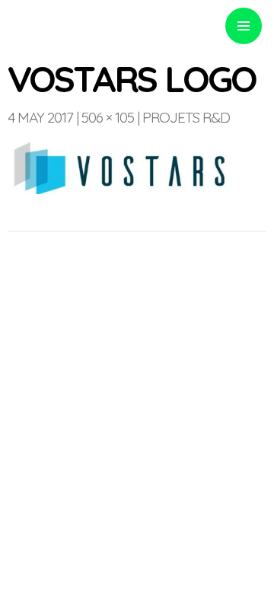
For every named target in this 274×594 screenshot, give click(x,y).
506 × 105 (107, 117)
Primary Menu (243, 26)
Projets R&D (186, 117)
